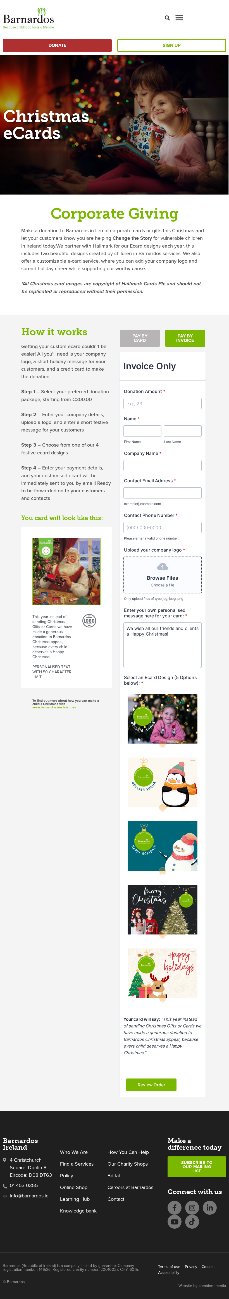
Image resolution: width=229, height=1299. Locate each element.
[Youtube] (175, 1222)
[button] (167, 18)
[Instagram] (192, 1208)
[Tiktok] (192, 1222)
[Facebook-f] (175, 1208)
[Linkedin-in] (210, 1208)
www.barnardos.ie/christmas (54, 707)
